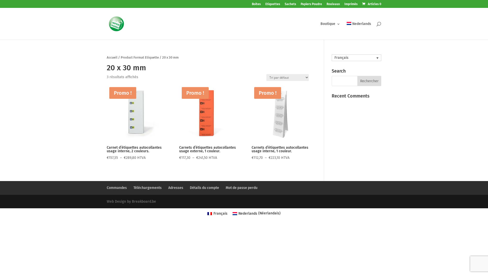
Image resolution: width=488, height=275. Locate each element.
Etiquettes (272, 4)
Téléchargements (147, 188)
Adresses (175, 188)
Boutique (328, 24)
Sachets (290, 4)
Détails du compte (204, 188)
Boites (256, 4)
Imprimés (351, 4)
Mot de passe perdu (241, 188)
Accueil (112, 57)
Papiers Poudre (311, 4)
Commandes (117, 188)
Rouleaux (333, 4)
